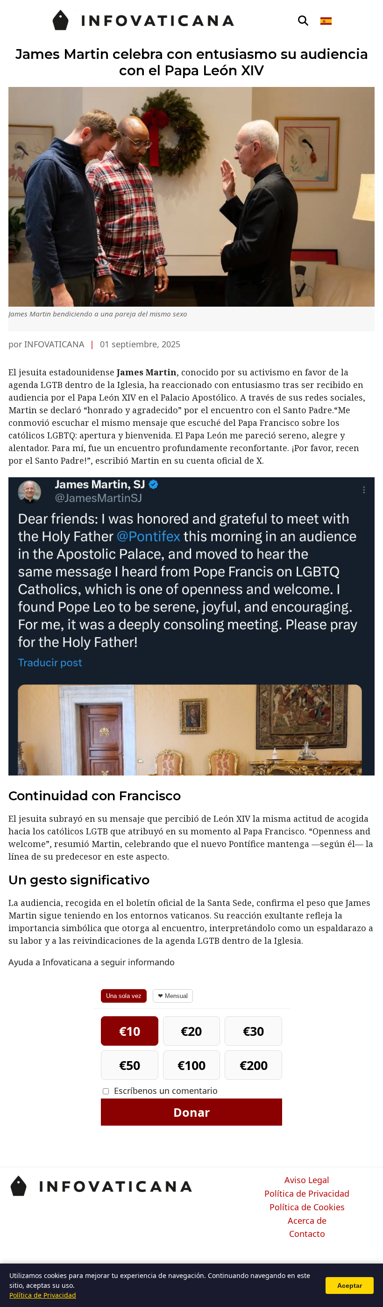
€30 (253, 1031)
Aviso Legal (306, 1180)
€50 (129, 1065)
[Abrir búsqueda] (303, 21)
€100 (191, 1065)
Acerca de (307, 1221)
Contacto (307, 1234)
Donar (191, 1112)
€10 (129, 1031)
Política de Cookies (307, 1207)
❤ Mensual (173, 995)
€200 (254, 1065)
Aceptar (349, 1285)
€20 (191, 1031)
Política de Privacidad (306, 1194)
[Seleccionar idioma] (326, 21)
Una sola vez (124, 995)
